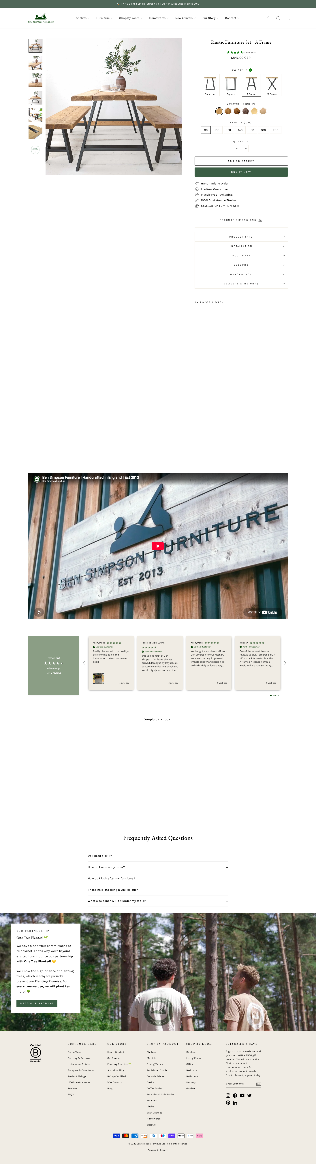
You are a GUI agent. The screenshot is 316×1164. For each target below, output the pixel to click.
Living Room (193, 1058)
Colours (241, 264)
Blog (110, 1088)
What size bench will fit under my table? (158, 900)
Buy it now (241, 172)
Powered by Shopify (158, 1150)
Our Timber (114, 1058)
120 (229, 130)
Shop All (152, 1124)
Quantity (241, 141)
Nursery (190, 1082)
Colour (241, 103)
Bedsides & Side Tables (161, 1094)
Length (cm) (241, 122)
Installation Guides (79, 1064)
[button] (241, 52)
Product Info (241, 236)
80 (206, 130)
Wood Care (241, 255)
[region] (184, 663)
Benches (152, 1100)
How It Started (115, 1052)
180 (263, 130)
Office (189, 1064)
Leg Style (240, 70)
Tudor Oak (236, 111)
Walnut (245, 111)
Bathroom (192, 1076)
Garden (190, 1088)
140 (240, 130)
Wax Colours (114, 1082)
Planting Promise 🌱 (119, 1064)
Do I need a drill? (158, 855)
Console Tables (155, 1076)
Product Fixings (77, 1076)
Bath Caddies (154, 1112)
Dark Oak (228, 111)
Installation (241, 246)
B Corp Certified (116, 1076)
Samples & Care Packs (81, 1070)
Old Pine (254, 111)
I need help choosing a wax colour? (158, 889)
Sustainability (115, 1070)
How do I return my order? (158, 867)
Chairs (150, 1106)
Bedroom (191, 1070)
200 (275, 130)
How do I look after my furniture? (158, 878)
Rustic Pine (219, 111)
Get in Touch (75, 1052)
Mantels (152, 1058)
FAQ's (71, 1094)
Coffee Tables (155, 1088)
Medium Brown (263, 111)
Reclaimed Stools (157, 1070)
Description (241, 274)
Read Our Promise (37, 1003)
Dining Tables (155, 1064)
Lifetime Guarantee (79, 1082)
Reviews (72, 1088)
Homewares (154, 1118)
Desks (150, 1082)
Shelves (151, 1052)
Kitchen (190, 1052)
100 (217, 130)
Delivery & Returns (241, 283)
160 (252, 130)
